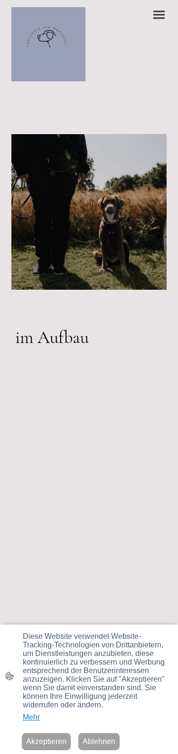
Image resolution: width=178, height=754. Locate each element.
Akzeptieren (46, 741)
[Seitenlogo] (48, 44)
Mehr (31, 717)
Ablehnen (99, 741)
